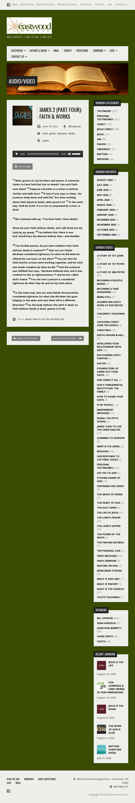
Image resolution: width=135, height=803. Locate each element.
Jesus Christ (105, 129)
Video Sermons (106, 560)
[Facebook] (8, 4)
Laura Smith (105, 636)
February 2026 (106, 209)
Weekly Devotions (67, 4)
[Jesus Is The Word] (101, 711)
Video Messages (107, 555)
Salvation (62, 133)
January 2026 (105, 214)
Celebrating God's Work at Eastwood (110, 303)
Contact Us (121, 4)
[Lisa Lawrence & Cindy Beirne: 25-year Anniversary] (101, 688)
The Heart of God (108, 502)
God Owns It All (107, 379)
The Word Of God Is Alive (114, 729)
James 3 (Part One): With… (65, 338)
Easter (101, 363)
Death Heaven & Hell (110, 335)
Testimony (104, 111)
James (52, 133)
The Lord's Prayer (109, 517)
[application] (48, 154)
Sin (99, 139)
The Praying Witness (110, 542)
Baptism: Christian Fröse (114, 749)
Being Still (104, 297)
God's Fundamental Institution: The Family (110, 388)
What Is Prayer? (107, 584)
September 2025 (107, 234)
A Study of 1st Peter (110, 263)
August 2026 (105, 180)
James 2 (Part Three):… (27, 338)
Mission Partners (46, 4)
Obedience (103, 149)
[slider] (76, 154)
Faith (45, 133)
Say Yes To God (107, 472)
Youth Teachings (108, 597)
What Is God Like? (108, 578)
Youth (101, 641)
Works (71, 133)
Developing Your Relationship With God (109, 347)
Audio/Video (22, 81)
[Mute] (69, 154)
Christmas (104, 330)
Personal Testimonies (105, 117)
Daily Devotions (47, 779)
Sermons (99, 4)
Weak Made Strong (109, 570)
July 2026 (102, 184)
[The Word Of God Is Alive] (101, 732)
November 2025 (106, 224)
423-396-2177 (120, 786)
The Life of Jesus (107, 512)
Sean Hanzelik (106, 623)
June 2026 (102, 189)
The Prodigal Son (108, 550)
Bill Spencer (74, 126)
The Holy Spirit (107, 507)
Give (109, 4)
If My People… (106, 404)
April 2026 (103, 199)
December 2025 (106, 219)
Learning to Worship (111, 437)
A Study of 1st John (110, 255)
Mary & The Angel (108, 446)
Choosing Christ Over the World (108, 323)
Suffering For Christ (110, 486)
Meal (14, 4)
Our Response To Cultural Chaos (108, 458)
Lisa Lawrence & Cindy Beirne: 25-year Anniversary (111, 687)
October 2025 (105, 229)
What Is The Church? (110, 589)
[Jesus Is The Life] (101, 668)
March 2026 (104, 204)
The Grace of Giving (109, 494)
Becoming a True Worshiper (108, 290)
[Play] (16, 154)
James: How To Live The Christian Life (44, 319)
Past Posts (86, 4)
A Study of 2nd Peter (110, 272)
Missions (103, 159)
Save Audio (24, 166)
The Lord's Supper (109, 526)
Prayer (101, 144)
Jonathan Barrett (109, 628)
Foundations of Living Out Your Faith (108, 372)
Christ (101, 124)
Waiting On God (107, 565)
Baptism (102, 154)
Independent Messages (105, 411)
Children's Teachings (111, 313)
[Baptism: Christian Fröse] (101, 752)
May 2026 (102, 195)
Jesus (100, 134)
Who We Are (27, 4)
